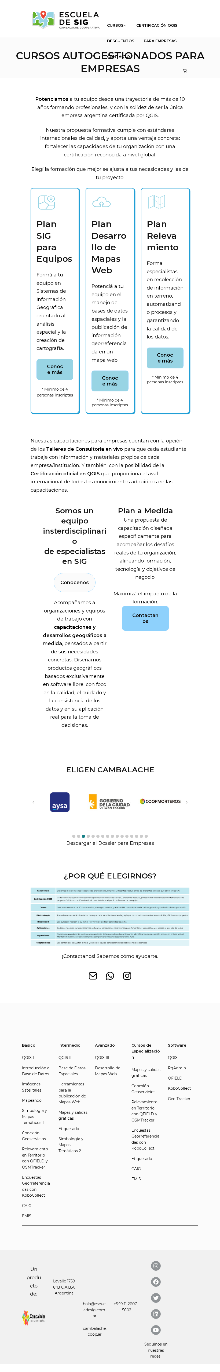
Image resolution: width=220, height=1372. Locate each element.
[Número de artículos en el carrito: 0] (184, 70)
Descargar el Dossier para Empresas (110, 843)
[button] (73, 836)
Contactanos (145, 618)
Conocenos (74, 582)
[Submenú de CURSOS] (125, 25)
